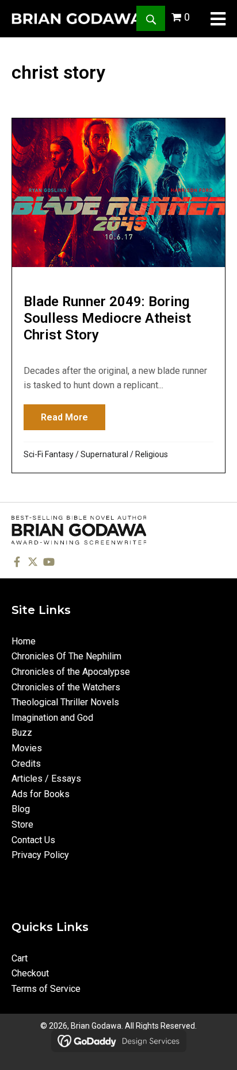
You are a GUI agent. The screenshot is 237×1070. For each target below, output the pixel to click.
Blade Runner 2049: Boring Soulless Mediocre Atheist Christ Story (107, 318)
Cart (20, 958)
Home (24, 641)
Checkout (30, 973)
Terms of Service (46, 988)
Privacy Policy (40, 854)
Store (22, 824)
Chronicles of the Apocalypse (71, 671)
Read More (73, 417)
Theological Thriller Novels (65, 702)
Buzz (22, 732)
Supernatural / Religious (124, 454)
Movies (27, 748)
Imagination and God (52, 717)
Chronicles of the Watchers (66, 687)
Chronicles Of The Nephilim (66, 656)
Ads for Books (41, 794)
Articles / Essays (46, 778)
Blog (21, 809)
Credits (26, 763)
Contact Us (33, 840)
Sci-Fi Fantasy (49, 454)
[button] (150, 18)
